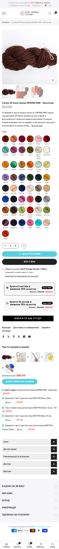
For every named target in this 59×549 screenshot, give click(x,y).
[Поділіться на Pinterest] (13, 336)
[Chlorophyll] (22, 210)
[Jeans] (22, 177)
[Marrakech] (22, 164)
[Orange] (5, 233)
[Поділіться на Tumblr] (19, 336)
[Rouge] (13, 138)
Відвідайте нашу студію (20, 5)
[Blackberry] (13, 222)
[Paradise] (5, 149)
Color (4, 132)
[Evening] (22, 188)
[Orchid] (13, 149)
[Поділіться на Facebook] (3, 336)
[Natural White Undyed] (38, 149)
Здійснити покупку (42, 3)
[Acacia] (46, 222)
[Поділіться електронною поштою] (29, 336)
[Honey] (46, 177)
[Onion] (22, 149)
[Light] (46, 164)
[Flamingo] (13, 188)
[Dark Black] (13, 199)
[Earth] (38, 188)
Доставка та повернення (26, 327)
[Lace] (13, 177)
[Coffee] (38, 199)
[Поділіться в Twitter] (8, 336)
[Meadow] (13, 164)
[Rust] (5, 138)
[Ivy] (30, 177)
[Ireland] (38, 177)
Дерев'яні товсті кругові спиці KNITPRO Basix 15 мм (28, 416)
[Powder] (38, 138)
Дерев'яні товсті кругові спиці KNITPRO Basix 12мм (28, 398)
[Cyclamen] (22, 199)
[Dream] (5, 199)
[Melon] (5, 164)
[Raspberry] (22, 138)
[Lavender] (5, 177)
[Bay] (22, 222)
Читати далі (37, 126)
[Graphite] (5, 188)
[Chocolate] (13, 210)
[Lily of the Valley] (38, 164)
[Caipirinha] (46, 210)
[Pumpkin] (30, 138)
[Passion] (46, 138)
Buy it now (29, 262)
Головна (5, 22)
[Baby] (30, 222)
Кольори (6, 327)
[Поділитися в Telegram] (24, 336)
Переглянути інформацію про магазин (21, 276)
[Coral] (30, 199)
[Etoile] (30, 188)
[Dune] (46, 188)
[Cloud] (46, 199)
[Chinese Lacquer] (30, 210)
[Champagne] (38, 210)
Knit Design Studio (42, 527)
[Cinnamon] (5, 210)
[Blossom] (5, 222)
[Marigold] (30, 164)
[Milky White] (46, 149)
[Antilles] (38, 222)
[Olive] (30, 149)
